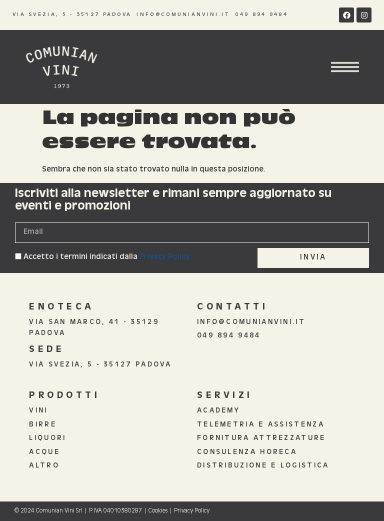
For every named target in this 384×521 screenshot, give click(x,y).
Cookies (158, 511)
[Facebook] (346, 15)
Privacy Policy (165, 257)
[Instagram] (364, 15)
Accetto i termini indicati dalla (107, 257)
